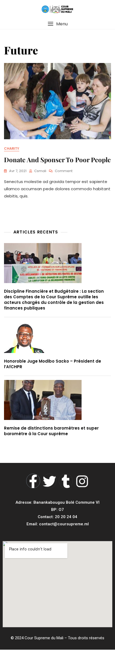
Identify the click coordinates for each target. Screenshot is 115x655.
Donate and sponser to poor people (57, 159)
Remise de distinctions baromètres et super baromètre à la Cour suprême (51, 430)
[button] (57, 23)
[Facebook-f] (33, 481)
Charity (11, 148)
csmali (40, 170)
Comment (63, 170)
